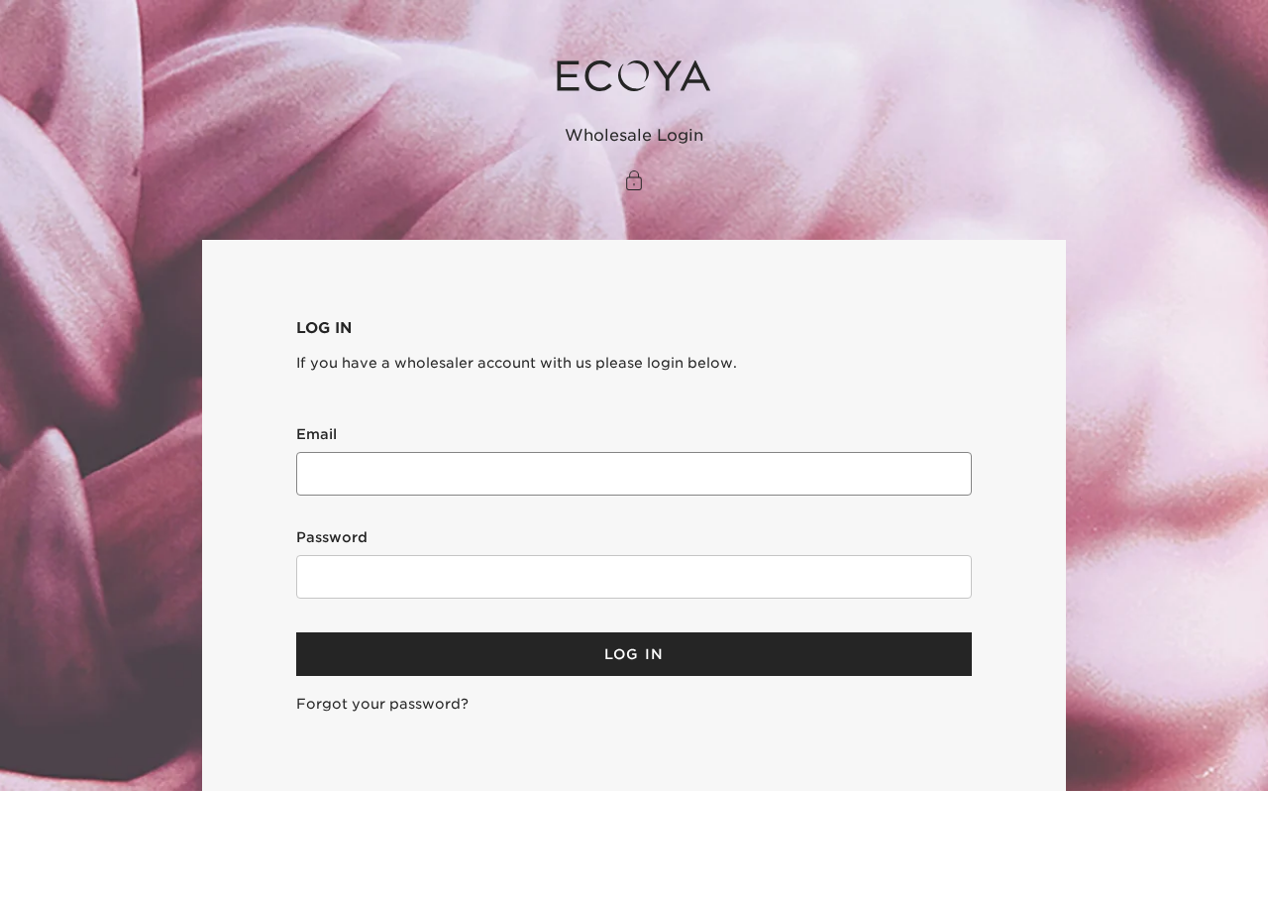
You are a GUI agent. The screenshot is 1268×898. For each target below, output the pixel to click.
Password (332, 537)
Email (316, 434)
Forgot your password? (382, 704)
